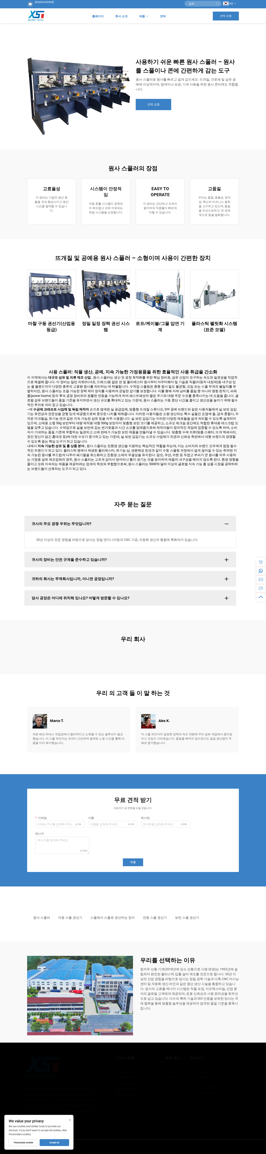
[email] (260, 579)
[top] (260, 597)
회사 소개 (121, 16)
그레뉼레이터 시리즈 (123, 1094)
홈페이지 (98, 16)
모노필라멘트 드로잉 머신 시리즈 (131, 1077)
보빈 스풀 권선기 (187, 917)
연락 (163, 16)
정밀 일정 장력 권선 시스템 (106, 326)
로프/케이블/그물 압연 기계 (160, 326)
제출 (133, 862)
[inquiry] (260, 588)
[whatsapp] (260, 571)
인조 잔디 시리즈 (121, 1071)
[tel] (260, 562)
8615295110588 (200, 1086)
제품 (142, 16)
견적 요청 (226, 16)
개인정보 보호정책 (161, 1147)
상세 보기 (51, 294)
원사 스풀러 (41, 917)
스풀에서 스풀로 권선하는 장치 (112, 917)
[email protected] (44, 2)
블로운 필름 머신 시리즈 (125, 1089)
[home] (36, 16)
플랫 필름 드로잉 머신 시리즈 (128, 1083)
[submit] (217, 4)
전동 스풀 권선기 (155, 917)
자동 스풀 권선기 (70, 917)
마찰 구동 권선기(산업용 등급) (51, 326)
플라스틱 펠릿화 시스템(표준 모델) (214, 326)
